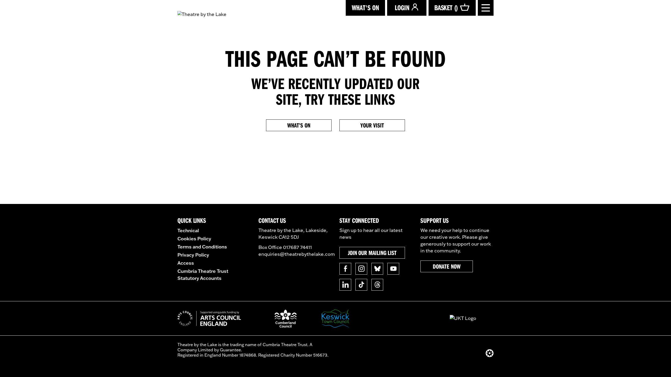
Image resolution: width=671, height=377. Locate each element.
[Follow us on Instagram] (361, 269)
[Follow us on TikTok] (361, 285)
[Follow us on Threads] (377, 285)
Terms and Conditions (202, 246)
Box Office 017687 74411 (285, 247)
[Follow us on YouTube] (393, 269)
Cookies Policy (194, 238)
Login (402, 7)
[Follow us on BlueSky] (377, 269)
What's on (365, 7)
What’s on (298, 125)
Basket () (446, 7)
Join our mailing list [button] (372, 253)
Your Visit (372, 125)
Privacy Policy (193, 255)
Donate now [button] (446, 266)
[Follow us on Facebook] (345, 269)
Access (185, 263)
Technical (188, 230)
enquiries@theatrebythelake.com (296, 254)
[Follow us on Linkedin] (345, 285)
